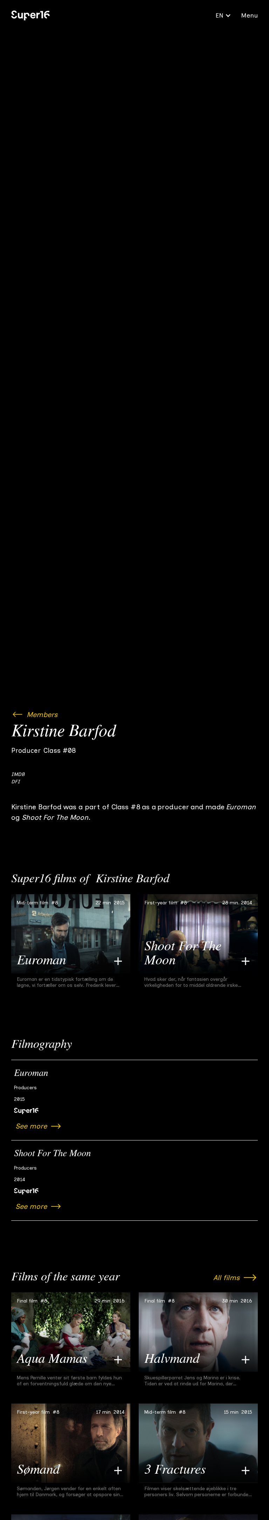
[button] (223, 15)
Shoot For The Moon (52, 1154)
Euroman (31, 1074)
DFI (15, 782)
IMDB (18, 774)
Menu (249, 15)
